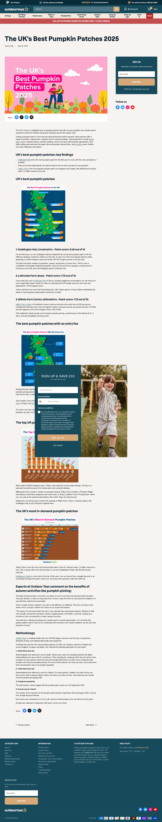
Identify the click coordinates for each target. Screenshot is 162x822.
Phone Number (44, 396)
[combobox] (42, 401)
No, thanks (57, 445)
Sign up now (57, 437)
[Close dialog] (124, 368)
